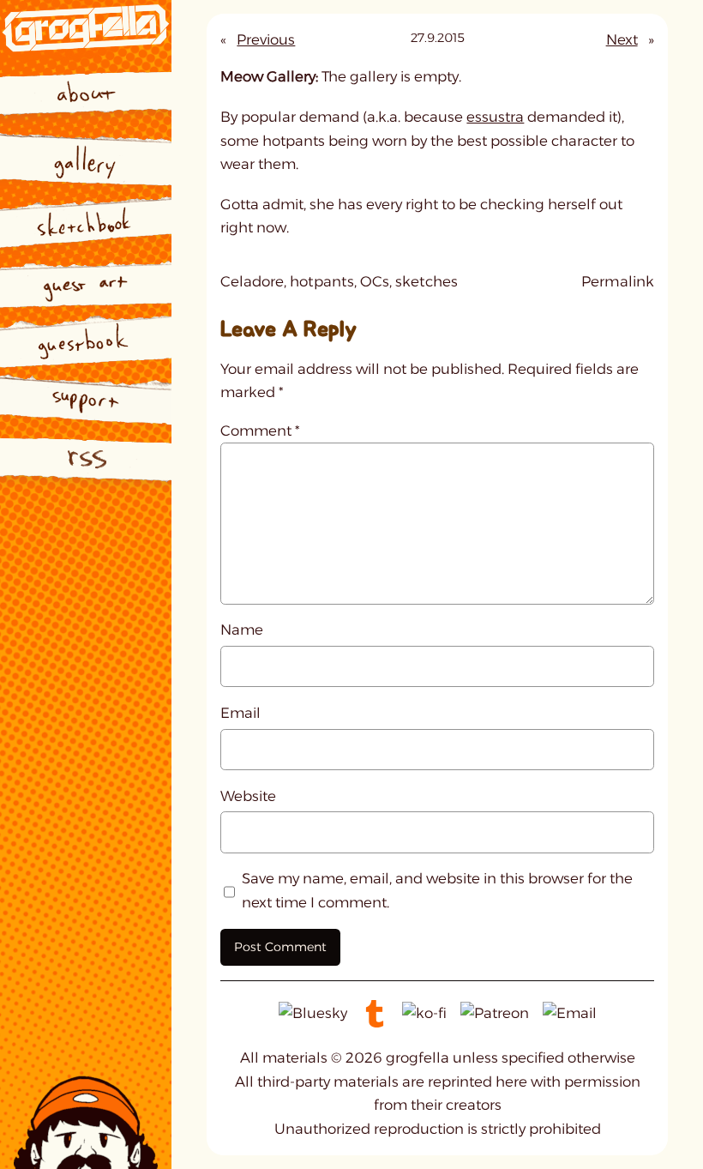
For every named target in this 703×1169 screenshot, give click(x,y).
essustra (495, 116)
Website (248, 795)
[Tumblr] (375, 1012)
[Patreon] (494, 1012)
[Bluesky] (312, 1012)
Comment (259, 430)
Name (241, 629)
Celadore (252, 281)
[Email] (570, 1012)
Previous (266, 39)
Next (622, 39)
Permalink (617, 283)
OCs (374, 281)
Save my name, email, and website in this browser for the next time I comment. (437, 890)
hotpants (322, 281)
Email (240, 712)
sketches (426, 281)
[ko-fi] (424, 1012)
